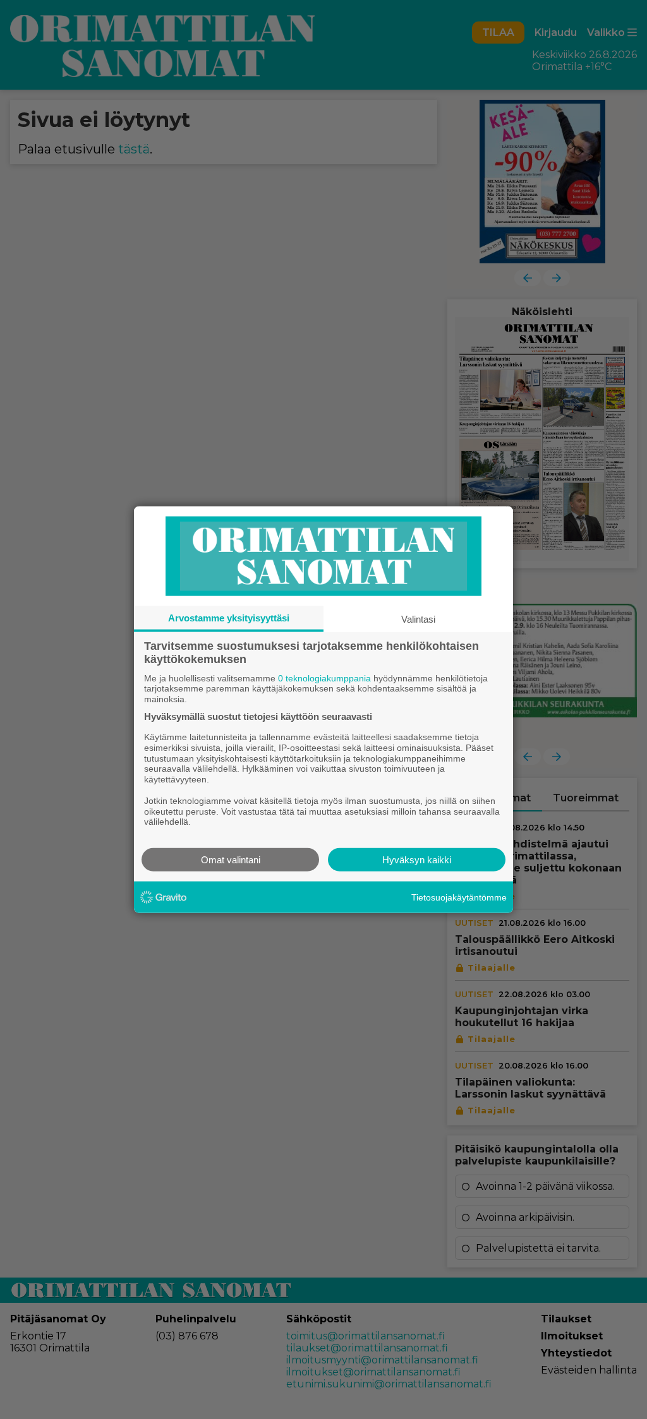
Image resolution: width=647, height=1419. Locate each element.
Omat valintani (230, 859)
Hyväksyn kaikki (416, 859)
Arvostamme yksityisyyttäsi (228, 617)
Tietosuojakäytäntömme (459, 897)
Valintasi (418, 618)
